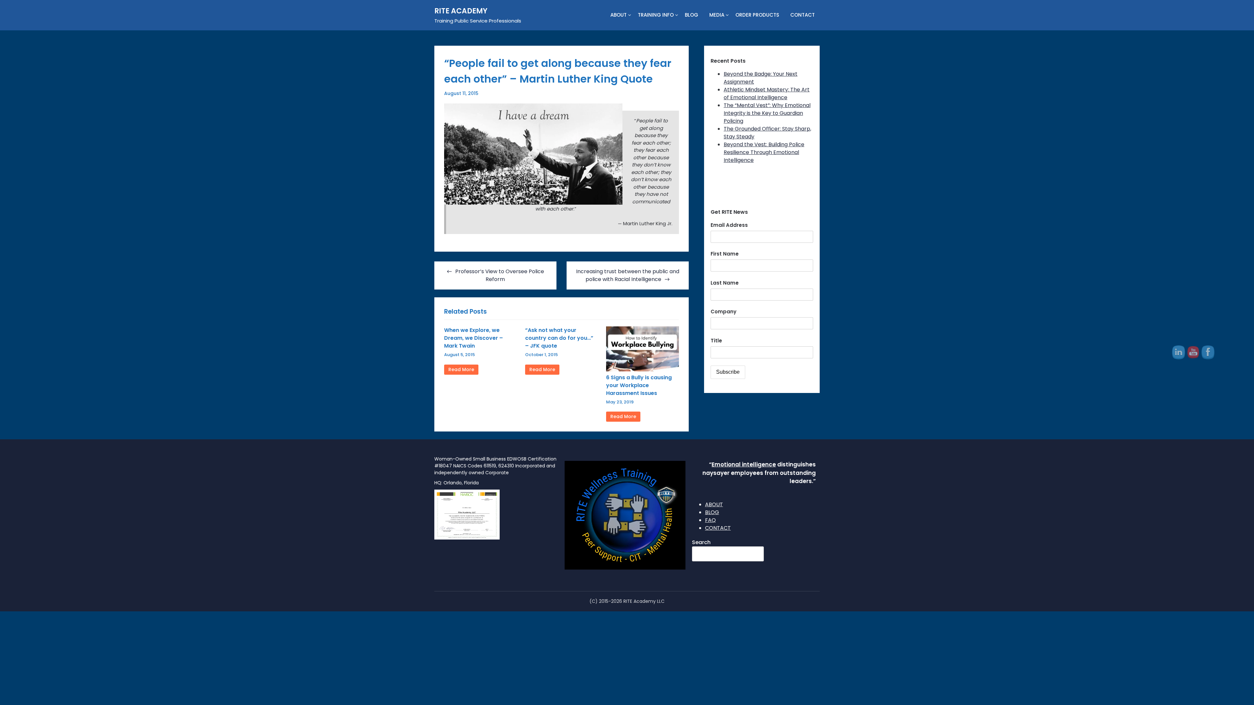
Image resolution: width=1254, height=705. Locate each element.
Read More (461, 369)
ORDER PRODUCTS (757, 14)
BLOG (691, 14)
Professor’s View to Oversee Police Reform (499, 275)
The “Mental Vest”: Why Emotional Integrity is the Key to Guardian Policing (767, 113)
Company (723, 311)
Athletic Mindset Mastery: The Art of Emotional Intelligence (767, 93)
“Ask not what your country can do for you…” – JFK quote (559, 338)
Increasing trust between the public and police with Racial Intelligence (627, 275)
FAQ (710, 520)
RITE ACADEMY (461, 11)
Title (716, 340)
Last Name (725, 282)
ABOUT (618, 14)
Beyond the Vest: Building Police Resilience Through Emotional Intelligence (764, 152)
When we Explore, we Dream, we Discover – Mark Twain (473, 338)
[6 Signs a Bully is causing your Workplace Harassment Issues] (642, 369)
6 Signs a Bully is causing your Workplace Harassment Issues (639, 385)
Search (701, 542)
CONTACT (802, 14)
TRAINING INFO (656, 14)
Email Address (729, 225)
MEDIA (716, 14)
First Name (725, 253)
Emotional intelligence (744, 464)
